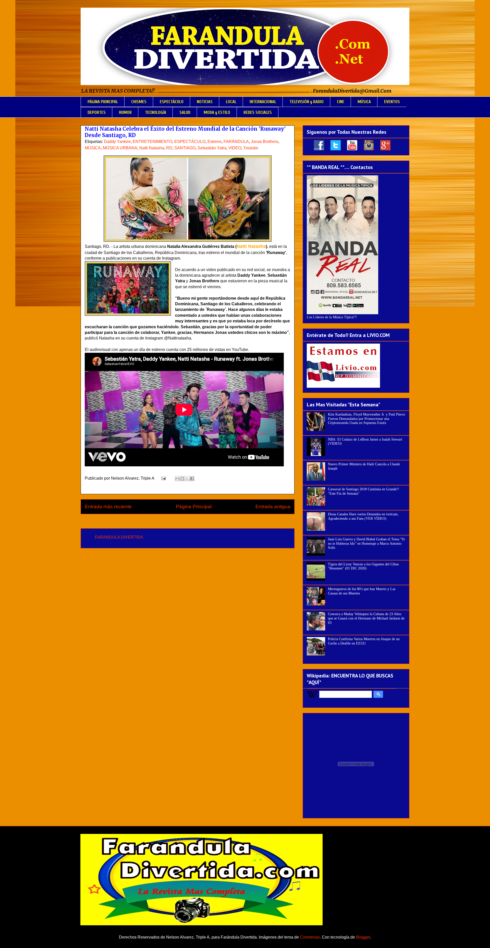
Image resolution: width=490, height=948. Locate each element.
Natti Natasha (151, 148)
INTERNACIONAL (263, 101)
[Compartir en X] (187, 478)
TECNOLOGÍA (155, 112)
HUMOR (125, 112)
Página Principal (194, 506)
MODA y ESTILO (217, 112)
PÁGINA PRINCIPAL (103, 101)
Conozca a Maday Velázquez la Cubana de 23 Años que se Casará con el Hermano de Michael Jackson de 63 (366, 618)
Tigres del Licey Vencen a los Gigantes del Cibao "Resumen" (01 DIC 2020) (363, 566)
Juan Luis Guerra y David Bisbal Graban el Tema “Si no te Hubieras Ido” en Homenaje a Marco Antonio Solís (366, 543)
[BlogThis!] (182, 478)
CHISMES (138, 101)
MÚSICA (364, 101)
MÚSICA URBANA (120, 148)
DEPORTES (97, 112)
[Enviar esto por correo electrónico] (177, 478)
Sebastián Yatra (212, 148)
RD (169, 148)
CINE (340, 101)
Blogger (363, 937)
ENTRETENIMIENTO (152, 141)
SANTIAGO (184, 148)
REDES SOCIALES (257, 112)
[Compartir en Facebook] (191, 478)
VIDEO (234, 148)
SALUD (184, 112)
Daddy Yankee (117, 141)
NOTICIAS (205, 101)
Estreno (214, 141)
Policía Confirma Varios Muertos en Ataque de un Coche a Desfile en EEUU (364, 641)
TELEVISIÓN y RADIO (306, 101)
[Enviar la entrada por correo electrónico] (163, 478)
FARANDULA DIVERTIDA (119, 537)
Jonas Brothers (264, 141)
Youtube (250, 148)
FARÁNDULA (236, 141)
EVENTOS (392, 101)
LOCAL (231, 101)
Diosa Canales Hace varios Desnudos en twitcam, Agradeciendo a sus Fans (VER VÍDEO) (363, 516)
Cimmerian (310, 937)
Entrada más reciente (108, 506)
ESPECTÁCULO (171, 101)
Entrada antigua (272, 506)
